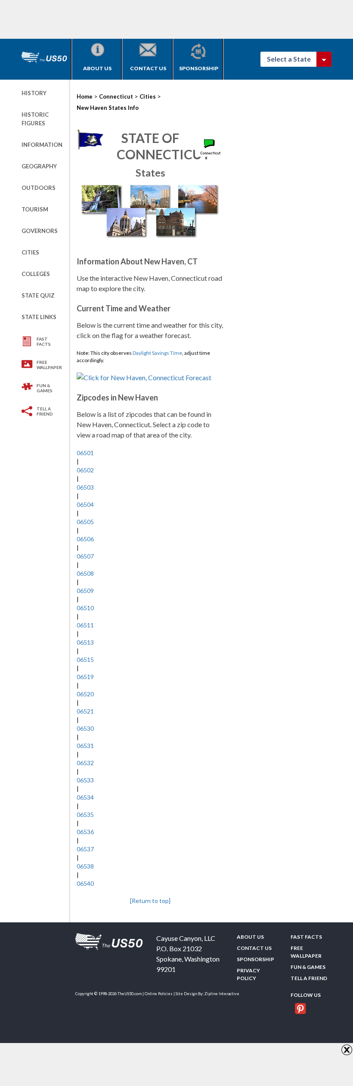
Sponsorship (198, 68)
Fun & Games (45, 388)
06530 (85, 728)
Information (42, 144)
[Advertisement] (178, 19)
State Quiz (38, 295)
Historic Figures (35, 119)
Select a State (293, 59)
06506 (85, 539)
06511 (85, 625)
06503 (85, 487)
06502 (85, 470)
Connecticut (116, 96)
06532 (85, 762)
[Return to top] (150, 900)
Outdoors (39, 187)
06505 (85, 521)
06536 (85, 831)
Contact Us (148, 68)
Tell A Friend (45, 411)
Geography (39, 166)
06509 (85, 590)
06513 (85, 642)
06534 (85, 797)
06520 (85, 694)
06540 (85, 883)
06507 (85, 556)
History (34, 93)
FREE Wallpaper (49, 365)
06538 (85, 866)
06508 (85, 573)
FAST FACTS (44, 341)
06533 (85, 780)
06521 (85, 711)
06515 (85, 659)
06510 (85, 607)
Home (85, 96)
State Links (39, 316)
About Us (97, 68)
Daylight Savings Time (157, 353)
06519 (85, 676)
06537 (85, 849)
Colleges (36, 273)
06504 (85, 504)
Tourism (35, 209)
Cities (30, 252)
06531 (85, 745)
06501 (85, 452)
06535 (85, 814)
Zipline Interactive (221, 993)
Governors (40, 230)
